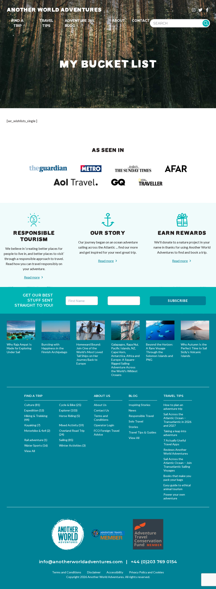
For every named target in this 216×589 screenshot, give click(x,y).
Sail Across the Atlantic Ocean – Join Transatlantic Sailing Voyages (177, 464)
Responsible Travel (141, 416)
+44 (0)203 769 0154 (154, 561)
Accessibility (115, 572)
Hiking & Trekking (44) (35, 417)
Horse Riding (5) (69, 416)
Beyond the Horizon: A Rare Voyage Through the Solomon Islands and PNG (159, 352)
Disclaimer (94, 572)
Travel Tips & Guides (142, 432)
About (118, 21)
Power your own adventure (174, 496)
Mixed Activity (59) (71, 425)
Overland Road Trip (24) (72, 432)
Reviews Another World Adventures (175, 451)
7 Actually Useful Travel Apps (174, 442)
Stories (133, 427)
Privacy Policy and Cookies (146, 572)
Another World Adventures (54, 10)
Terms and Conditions (101, 417)
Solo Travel (136, 421)
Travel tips (46, 23)
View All (29, 451)
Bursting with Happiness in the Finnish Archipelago (54, 348)
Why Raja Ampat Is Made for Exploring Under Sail (19, 348)
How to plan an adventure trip (173, 406)
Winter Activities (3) (72, 445)
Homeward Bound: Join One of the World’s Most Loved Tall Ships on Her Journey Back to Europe (89, 354)
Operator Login (104, 425)
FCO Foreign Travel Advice (106, 432)
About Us (100, 405)
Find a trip (17, 23)
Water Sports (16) (36, 445)
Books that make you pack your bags (177, 477)
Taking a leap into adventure (174, 433)
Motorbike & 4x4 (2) (37, 430)
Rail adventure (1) (35, 440)
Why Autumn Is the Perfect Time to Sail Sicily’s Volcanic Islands (194, 350)
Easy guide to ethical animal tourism (177, 487)
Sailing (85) (66, 440)
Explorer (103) (68, 410)
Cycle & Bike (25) (70, 405)
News (132, 410)
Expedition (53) (34, 410)
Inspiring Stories (139, 405)
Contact (141, 21)
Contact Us (101, 410)
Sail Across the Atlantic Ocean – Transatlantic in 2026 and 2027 (177, 419)
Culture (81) (32, 405)
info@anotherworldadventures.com (81, 561)
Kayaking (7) (32, 425)
